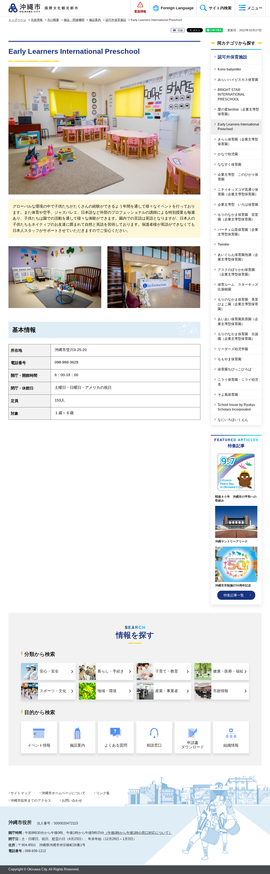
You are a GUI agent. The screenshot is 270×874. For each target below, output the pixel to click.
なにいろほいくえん (233, 419)
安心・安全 (49, 671)
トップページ (17, 20)
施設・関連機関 (74, 20)
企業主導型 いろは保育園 (238, 204)
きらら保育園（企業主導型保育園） (238, 142)
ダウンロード (192, 745)
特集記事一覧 (234, 595)
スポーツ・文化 (53, 691)
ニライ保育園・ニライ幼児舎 (238, 382)
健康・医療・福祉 (228, 671)
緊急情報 (140, 11)
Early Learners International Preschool (238, 127)
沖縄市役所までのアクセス (31, 800)
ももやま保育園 (231, 359)
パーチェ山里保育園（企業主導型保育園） (238, 232)
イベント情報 (39, 745)
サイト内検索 (220, 8)
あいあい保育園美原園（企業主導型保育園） (238, 321)
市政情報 (37, 20)
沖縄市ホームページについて (63, 793)
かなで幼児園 (228, 154)
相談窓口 (154, 745)
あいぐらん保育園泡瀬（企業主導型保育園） (238, 257)
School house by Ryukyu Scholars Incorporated (236, 407)
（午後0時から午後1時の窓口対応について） (138, 833)
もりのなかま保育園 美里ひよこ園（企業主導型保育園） (238, 304)
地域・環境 (106, 691)
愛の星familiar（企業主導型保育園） (238, 112)
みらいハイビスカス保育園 (238, 79)
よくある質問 (115, 745)
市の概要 (53, 20)
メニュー (254, 8)
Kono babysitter (229, 69)
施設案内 (95, 20)
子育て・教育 (166, 671)
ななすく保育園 (229, 164)
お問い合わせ (72, 800)
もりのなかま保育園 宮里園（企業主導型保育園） (238, 217)
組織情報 (231, 745)
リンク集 (103, 793)
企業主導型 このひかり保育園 (238, 177)
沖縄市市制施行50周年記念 (233, 585)
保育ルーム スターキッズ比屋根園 (238, 287)
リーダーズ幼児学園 (233, 349)
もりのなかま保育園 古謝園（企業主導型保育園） (238, 336)
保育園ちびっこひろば (234, 369)
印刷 (180, 30)
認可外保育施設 (115, 20)
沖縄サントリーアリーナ (231, 541)
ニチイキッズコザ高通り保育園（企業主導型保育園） (238, 192)
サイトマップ (21, 793)
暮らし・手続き (110, 671)
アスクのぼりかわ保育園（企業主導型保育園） (236, 272)
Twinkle (223, 244)
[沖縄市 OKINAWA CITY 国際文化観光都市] (48, 8)
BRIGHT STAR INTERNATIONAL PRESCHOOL (231, 94)
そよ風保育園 (228, 394)
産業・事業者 (166, 691)
